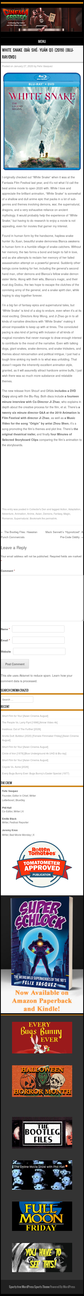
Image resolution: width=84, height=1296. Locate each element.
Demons (47, 513)
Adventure (7, 513)
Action (63, 509)
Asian (38, 513)
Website (6, 651)
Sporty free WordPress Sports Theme (29, 1287)
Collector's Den (37, 509)
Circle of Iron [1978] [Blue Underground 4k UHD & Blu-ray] (34, 753)
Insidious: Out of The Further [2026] (21, 729)
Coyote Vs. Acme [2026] (15, 766)
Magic (66, 513)
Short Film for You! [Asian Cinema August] (25, 715)
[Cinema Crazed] (41, 30)
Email (5, 640)
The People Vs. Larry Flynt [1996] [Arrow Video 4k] (29, 722)
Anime (30, 513)
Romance (7, 518)
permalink (51, 518)
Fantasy (58, 513)
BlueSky (20, 800)
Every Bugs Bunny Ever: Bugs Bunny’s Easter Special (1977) (35, 773)
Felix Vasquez (45, 66)
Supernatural (21, 518)
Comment (8, 571)
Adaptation (74, 509)
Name (5, 629)
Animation (20, 513)
